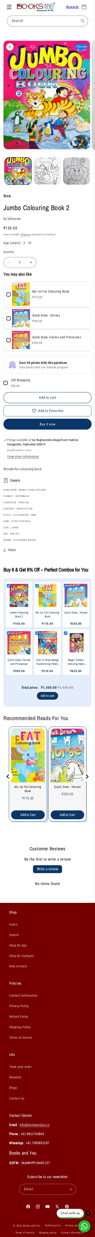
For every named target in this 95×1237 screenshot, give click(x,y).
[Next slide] (87, 776)
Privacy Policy (19, 1006)
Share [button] (12, 550)
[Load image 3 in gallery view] (76, 171)
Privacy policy (73, 1225)
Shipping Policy (20, 1027)
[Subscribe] (71, 1189)
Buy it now (48, 424)
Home (13, 924)
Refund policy (53, 1225)
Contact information (72, 1232)
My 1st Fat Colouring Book (28, 789)
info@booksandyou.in (35, 1124)
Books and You (31, 1225)
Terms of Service (21, 1037)
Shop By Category (21, 956)
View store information (23, 456)
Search (14, 935)
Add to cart (47, 696)
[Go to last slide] (8, 776)
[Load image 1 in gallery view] (18, 171)
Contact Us (16, 1098)
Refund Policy (18, 1016)
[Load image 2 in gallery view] (47, 171)
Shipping (25, 234)
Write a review (47, 869)
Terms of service (25, 1232)
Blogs (13, 1088)
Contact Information (23, 995)
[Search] (83, 21)
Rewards (72, 7)
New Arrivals (18, 966)
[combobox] (47, 21)
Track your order (20, 1067)
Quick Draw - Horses (67, 787)
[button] (9, 7)
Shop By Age (18, 945)
